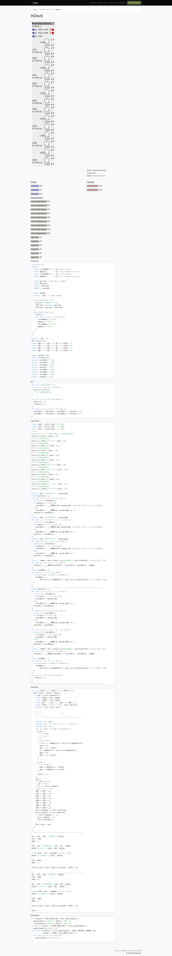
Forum (111, 2)
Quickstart (93, 2)
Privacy (138, 951)
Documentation (120, 2)
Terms (133, 951)
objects (35, 9)
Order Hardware (134, 2)
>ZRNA (34, 3)
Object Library (103, 2)
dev (52, 9)
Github (123, 951)
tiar (48, 9)
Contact (117, 951)
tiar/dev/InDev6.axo (99, 176)
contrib (42, 9)
